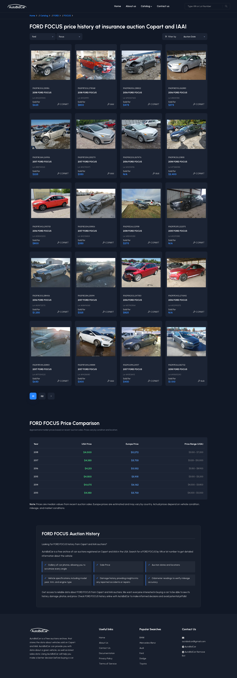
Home (117, 6)
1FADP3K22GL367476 (132, 157)
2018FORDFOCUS (42, 92)
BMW (141, 637)
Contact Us (104, 648)
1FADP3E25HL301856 (86, 226)
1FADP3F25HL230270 (86, 157)
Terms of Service (108, 663)
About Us (103, 642)
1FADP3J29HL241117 (131, 365)
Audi (141, 648)
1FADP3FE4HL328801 (41, 365)
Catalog (145, 6)
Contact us (163, 6)
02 (42, 396)
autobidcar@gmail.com (194, 641)
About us (131, 6)
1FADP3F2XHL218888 (86, 365)
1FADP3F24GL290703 (41, 226)
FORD (56, 15)
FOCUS (67, 15)
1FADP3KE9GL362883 (177, 88)
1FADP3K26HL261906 (41, 157)
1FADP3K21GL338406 (41, 296)
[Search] (226, 6)
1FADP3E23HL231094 (86, 296)
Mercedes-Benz (147, 642)
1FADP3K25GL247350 (132, 296)
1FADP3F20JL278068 (86, 88)
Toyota (143, 663)
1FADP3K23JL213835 (176, 157)
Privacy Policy (105, 658)
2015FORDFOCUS (177, 231)
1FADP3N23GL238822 (132, 88)
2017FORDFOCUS (42, 161)
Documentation (107, 653)
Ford (141, 653)
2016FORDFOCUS (132, 92)
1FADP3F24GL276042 (177, 296)
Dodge (142, 658)
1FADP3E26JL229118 (131, 226)
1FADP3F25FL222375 (177, 226)
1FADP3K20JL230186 (41, 88)
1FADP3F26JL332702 (176, 365)
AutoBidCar (190, 646)
